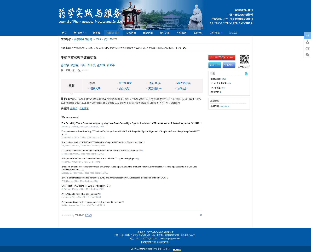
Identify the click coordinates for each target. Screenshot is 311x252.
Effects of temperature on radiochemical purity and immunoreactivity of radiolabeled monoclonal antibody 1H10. (114, 178)
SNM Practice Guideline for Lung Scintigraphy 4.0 (85, 186)
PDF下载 (216, 57)
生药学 (73, 108)
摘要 (92, 83)
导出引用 (228, 65)
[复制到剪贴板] (184, 48)
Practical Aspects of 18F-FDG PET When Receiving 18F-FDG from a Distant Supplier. (102, 142)
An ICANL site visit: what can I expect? (80, 194)
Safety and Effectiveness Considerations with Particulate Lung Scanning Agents (99, 158)
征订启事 (165, 33)
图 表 (154, 83)
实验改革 (84, 108)
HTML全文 (125, 83)
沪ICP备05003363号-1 (160, 242)
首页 (64, 33)
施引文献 (124, 88)
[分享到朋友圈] (307, 55)
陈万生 (74, 65)
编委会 (96, 33)
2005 (98, 39)
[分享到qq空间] (307, 42)
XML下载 (215, 65)
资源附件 (154, 88)
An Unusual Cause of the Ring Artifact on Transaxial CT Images (91, 202)
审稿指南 (148, 33)
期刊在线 (112, 33)
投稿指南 (131, 33)
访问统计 (182, 88)
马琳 (83, 65)
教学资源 (215, 33)
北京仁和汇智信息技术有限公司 (151, 249)
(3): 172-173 (110, 39)
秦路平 (111, 65)
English (233, 33)
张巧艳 (101, 65)
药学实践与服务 (83, 39)
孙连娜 (65, 65)
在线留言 (181, 33)
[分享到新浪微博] (307, 48)
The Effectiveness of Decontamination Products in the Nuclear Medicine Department (101, 150)
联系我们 (198, 33)
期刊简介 (79, 33)
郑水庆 (91, 65)
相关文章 (95, 88)
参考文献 (183, 83)
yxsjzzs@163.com (173, 239)
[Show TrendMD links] (201, 215)
